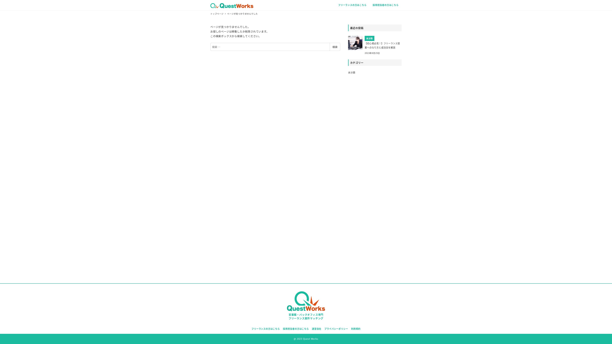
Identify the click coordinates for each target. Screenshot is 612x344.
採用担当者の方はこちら (296, 328)
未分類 (351, 72)
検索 (335, 47)
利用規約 (356, 328)
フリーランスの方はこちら (265, 328)
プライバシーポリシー (336, 328)
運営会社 (316, 328)
